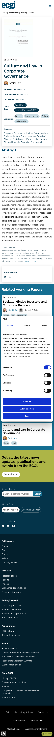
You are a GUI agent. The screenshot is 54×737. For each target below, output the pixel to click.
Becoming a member (11, 609)
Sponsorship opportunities (14, 613)
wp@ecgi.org (30, 261)
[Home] (8, 5)
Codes (5, 546)
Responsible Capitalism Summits (17, 661)
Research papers (9, 576)
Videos (5, 558)
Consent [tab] (9, 326)
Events (5, 643)
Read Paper (20, 105)
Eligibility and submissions (14, 588)
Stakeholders (21, 121)
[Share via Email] (10, 277)
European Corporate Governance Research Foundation (22, 692)
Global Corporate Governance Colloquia (20, 653)
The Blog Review (9, 562)
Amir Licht (15, 82)
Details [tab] (27, 326)
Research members (11, 635)
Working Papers (27, 13)
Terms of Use (36, 720)
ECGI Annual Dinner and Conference (18, 657)
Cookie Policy (13, 729)
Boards (18, 116)
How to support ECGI (11, 605)
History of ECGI (9, 678)
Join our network (10, 510)
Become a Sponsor (31, 510)
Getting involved (10, 600)
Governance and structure (14, 682)
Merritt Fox (13, 310)
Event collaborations (11, 665)
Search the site (8, 489)
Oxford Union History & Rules (19, 712)
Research (6, 571)
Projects (5, 584)
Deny (27, 416)
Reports (5, 580)
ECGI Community (10, 617)
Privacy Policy (18, 720)
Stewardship (21, 315)
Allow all (27, 401)
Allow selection (27, 409)
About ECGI (7, 673)
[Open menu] (50, 6)
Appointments (8, 626)
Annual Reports (9, 697)
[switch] (47, 375)
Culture (45, 116)
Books (5, 554)
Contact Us (43, 712)
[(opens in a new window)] (5, 277)
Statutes (5, 686)
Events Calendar (9, 648)
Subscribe (9, 474)
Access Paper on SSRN (26, 110)
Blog (4, 550)
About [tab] (44, 326)
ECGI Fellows (8, 631)
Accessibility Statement (36, 729)
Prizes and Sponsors (11, 592)
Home (4, 13)
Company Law (32, 116)
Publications (14, 13)
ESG (13, 315)
